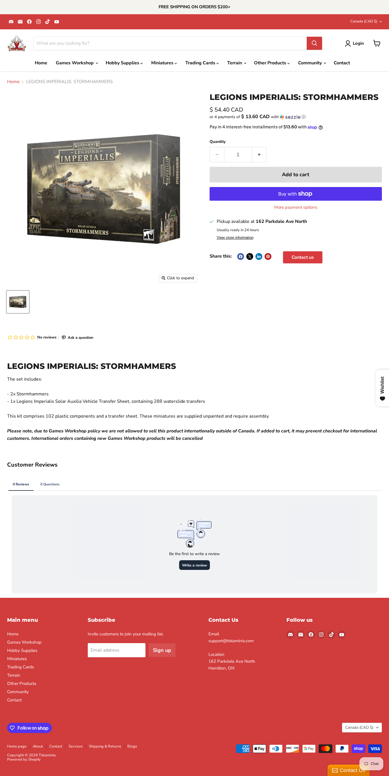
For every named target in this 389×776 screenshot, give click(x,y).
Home (41, 63)
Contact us (303, 257)
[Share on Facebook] (240, 256)
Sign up (162, 650)
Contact (342, 63)
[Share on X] (249, 256)
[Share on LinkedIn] (258, 256)
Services (76, 746)
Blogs (132, 746)
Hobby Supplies (123, 63)
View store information (235, 238)
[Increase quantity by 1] (259, 155)
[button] (296, 117)
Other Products (270, 63)
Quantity (218, 141)
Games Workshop (75, 63)
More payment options (295, 207)
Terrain (235, 63)
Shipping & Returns (105, 746)
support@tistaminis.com (231, 641)
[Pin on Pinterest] (268, 256)
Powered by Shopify (24, 759)
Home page (16, 746)
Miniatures (163, 63)
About (38, 746)
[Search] (314, 43)
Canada (363, 21)
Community (310, 63)
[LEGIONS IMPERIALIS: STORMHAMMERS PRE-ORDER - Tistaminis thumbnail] (18, 302)
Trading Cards (200, 63)
